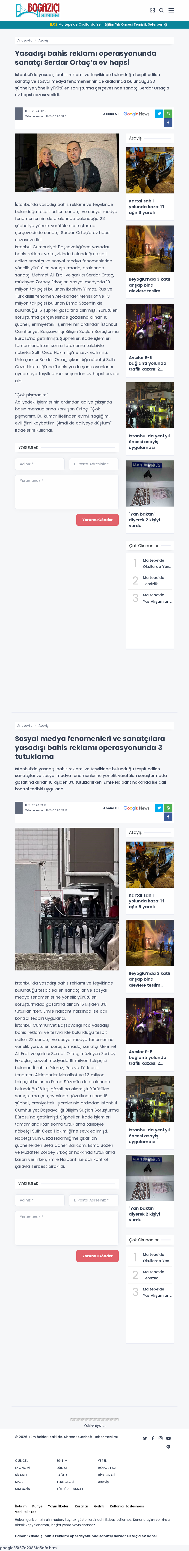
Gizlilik (99, 1506)
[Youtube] (168, 1438)
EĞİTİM (61, 1460)
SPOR (19, 1482)
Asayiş (43, 40)
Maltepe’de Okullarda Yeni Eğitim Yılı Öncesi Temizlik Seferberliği (108, 24)
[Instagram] (160, 1438)
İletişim (21, 1506)
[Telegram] (168, 1447)
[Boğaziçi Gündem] (38, 10)
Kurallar (81, 1506)
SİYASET (21, 1475)
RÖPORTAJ (107, 1467)
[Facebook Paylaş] (168, 122)
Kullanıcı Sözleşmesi (127, 1506)
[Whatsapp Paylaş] (168, 114)
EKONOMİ (22, 1467)
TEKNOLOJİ (65, 1482)
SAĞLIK (62, 1475)
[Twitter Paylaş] (159, 114)
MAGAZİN (22, 1489)
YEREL (102, 1460)
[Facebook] (153, 1438)
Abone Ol (110, 114)
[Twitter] (145, 1438)
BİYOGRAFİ (106, 1475)
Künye (37, 1506)
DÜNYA (62, 1467)
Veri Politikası (26, 1511)
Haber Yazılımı (106, 1437)
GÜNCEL (21, 1460)
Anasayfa (24, 40)
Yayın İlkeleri (58, 1506)
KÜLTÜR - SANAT (70, 1489)
